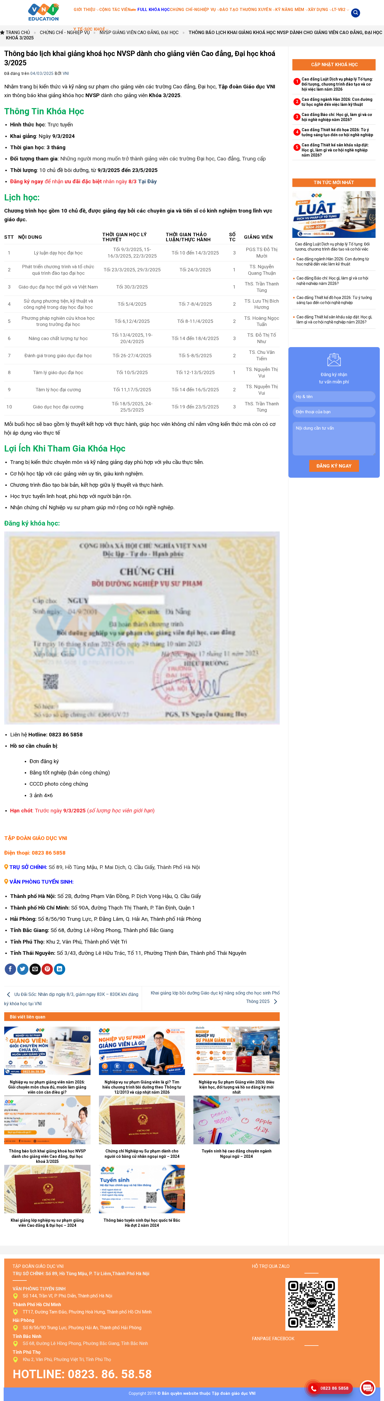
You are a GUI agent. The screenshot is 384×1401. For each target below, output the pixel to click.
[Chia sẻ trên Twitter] (22, 969)
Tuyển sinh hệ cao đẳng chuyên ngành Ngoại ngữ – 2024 (237, 1153)
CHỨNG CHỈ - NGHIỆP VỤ (65, 32)
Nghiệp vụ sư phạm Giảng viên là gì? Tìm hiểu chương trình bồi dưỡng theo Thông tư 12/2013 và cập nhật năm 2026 (141, 1087)
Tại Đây (147, 181)
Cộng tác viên (115, 9)
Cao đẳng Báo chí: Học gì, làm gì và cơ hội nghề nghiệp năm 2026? (337, 117)
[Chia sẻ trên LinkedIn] (59, 969)
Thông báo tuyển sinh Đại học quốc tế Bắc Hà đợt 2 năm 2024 (141, 1223)
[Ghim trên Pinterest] (47, 969)
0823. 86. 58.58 (111, 1374)
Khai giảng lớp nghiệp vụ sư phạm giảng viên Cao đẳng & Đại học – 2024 (47, 1223)
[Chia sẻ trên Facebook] (10, 969)
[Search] (355, 12)
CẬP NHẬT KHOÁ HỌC (334, 64)
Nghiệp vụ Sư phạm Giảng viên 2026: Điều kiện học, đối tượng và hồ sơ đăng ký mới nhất (236, 1087)
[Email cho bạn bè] (35, 969)
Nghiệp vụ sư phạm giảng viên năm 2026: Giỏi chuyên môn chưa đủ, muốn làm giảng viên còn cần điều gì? (47, 1087)
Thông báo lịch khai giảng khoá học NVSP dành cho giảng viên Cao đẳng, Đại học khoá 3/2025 (47, 1156)
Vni (66, 73)
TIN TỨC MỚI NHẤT (334, 182)
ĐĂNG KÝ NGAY (334, 466)
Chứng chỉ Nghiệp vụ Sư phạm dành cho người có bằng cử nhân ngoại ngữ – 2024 (142, 1153)
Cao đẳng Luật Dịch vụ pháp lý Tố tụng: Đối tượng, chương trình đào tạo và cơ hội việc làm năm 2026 (337, 84)
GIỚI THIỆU (84, 9)
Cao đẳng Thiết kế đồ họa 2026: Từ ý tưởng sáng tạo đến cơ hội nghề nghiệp (337, 132)
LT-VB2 (338, 9)
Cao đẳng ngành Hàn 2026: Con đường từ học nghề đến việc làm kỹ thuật (337, 102)
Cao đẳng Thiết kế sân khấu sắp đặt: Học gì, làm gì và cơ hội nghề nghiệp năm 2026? (335, 150)
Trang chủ (18, 32)
